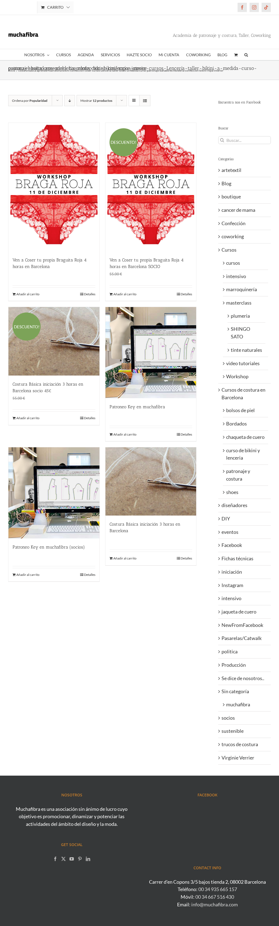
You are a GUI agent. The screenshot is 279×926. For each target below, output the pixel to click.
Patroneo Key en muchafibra (137, 406)
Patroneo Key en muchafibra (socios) (49, 547)
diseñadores (234, 505)
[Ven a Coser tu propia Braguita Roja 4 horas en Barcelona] (53, 187)
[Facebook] (55, 859)
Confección (233, 223)
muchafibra (238, 704)
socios (228, 718)
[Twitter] (63, 859)
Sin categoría (235, 691)
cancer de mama (238, 210)
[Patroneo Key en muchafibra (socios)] (53, 492)
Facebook (232, 545)
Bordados (236, 424)
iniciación (232, 572)
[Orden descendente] (69, 100)
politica (230, 651)
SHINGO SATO (240, 333)
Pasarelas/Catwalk (242, 638)
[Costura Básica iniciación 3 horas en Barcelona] (150, 481)
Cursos (229, 250)
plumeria (240, 316)
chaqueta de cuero (245, 437)
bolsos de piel (240, 410)
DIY (226, 519)
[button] (246, 54)
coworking (233, 236)
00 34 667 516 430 (214, 897)
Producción (234, 665)
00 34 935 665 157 (217, 889)
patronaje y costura (238, 475)
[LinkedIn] (88, 859)
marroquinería (241, 289)
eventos (230, 532)
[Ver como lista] (145, 100)
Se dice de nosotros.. (243, 678)
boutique (231, 196)
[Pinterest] (80, 859)
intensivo (236, 276)
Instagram (232, 585)
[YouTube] (71, 859)
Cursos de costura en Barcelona (243, 393)
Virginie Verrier (238, 758)
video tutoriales (243, 363)
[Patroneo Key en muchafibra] (150, 352)
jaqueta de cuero (239, 612)
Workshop (237, 376)
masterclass (238, 303)
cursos (233, 263)
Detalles (89, 294)
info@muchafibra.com (214, 904)
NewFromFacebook (242, 625)
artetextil (231, 170)
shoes (232, 492)
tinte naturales (246, 350)
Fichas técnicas (237, 558)
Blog (226, 183)
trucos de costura (240, 744)
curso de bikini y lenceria (243, 454)
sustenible (233, 731)
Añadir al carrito (28, 294)
